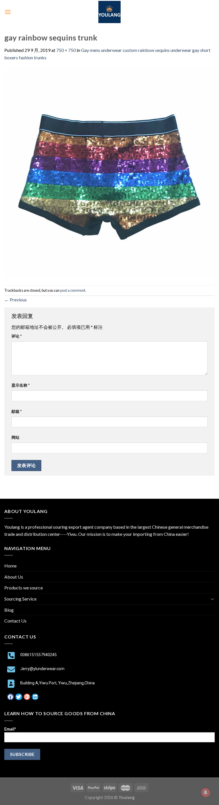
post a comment (72, 290)
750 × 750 (66, 50)
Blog (9, 610)
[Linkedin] (35, 697)
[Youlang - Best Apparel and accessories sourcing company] (109, 12)
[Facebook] (10, 697)
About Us (13, 576)
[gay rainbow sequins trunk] (109, 172)
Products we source (23, 587)
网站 (15, 437)
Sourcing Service (20, 598)
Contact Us (15, 620)
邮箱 (16, 411)
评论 (16, 336)
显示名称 (20, 385)
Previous (15, 299)
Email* (10, 729)
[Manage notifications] (205, 792)
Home (10, 565)
